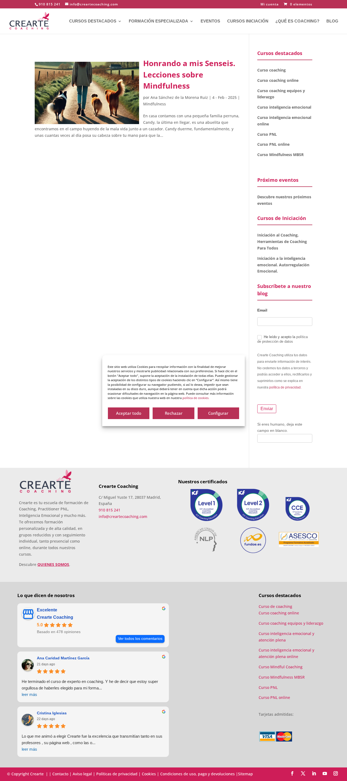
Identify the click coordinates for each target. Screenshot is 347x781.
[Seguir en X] (303, 773)
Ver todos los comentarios (140, 639)
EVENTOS (210, 21)
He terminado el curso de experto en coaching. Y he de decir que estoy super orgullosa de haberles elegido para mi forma (90, 688)
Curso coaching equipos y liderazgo (291, 623)
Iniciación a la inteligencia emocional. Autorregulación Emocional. (283, 265)
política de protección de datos (282, 339)
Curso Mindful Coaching (281, 666)
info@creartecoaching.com (123, 516)
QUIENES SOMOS (53, 564)
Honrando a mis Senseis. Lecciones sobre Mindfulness (189, 74)
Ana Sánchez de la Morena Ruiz (179, 97)
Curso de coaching (276, 606)
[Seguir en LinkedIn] (314, 773)
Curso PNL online (273, 144)
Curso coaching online (277, 80)
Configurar (218, 413)
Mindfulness (154, 103)
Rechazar (173, 413)
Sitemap (245, 773)
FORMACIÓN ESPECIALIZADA (158, 21)
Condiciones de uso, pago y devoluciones (197, 773)
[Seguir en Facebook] (292, 773)
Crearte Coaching (55, 617)
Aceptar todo (128, 413)
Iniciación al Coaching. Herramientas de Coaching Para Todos (282, 241)
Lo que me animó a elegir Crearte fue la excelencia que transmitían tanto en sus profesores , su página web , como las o (92, 742)
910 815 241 (49, 4)
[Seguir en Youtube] (324, 773)
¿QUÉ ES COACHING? (297, 21)
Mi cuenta (270, 5)
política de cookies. (195, 398)
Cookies (149, 773)
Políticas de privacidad (116, 773)
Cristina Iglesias (52, 713)
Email (262, 310)
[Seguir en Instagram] (335, 773)
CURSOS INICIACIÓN (247, 21)
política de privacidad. (285, 387)
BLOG (332, 21)
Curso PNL (267, 134)
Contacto (60, 773)
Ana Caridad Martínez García (63, 658)
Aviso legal (82, 773)
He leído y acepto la (282, 339)
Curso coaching (272, 70)
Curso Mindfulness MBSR (280, 154)
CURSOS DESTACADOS (92, 21)
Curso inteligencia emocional (284, 107)
